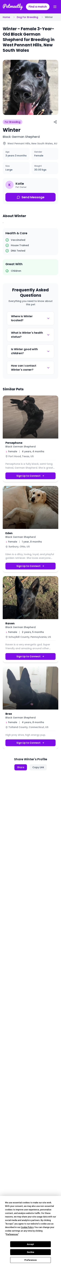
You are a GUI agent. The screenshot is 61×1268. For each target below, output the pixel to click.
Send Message (33, 197)
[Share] (55, 122)
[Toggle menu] (55, 6)
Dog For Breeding (27, 17)
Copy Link (38, 767)
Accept (30, 1244)
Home (6, 17)
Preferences (30, 1260)
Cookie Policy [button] (27, 1227)
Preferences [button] (12, 1234)
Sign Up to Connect (28, 475)
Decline (30, 1252)
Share (20, 767)
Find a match (38, 7)
